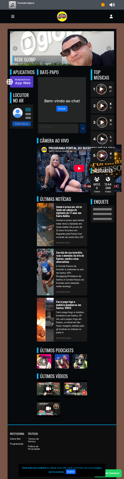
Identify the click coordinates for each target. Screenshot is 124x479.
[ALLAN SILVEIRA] (48, 389)
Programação (16, 443)
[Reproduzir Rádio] (103, 4)
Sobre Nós (15, 439)
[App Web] (21, 82)
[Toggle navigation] (12, 16)
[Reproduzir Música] (101, 89)
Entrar (62, 108)
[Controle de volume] (111, 4)
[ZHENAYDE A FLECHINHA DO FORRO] (80, 361)
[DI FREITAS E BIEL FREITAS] (75, 389)
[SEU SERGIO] (44, 361)
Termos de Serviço (33, 440)
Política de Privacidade (34, 447)
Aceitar (70, 471)
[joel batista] (48, 408)
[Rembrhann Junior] (62, 361)
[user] (111, 16)
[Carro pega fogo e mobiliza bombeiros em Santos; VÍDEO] (62, 320)
